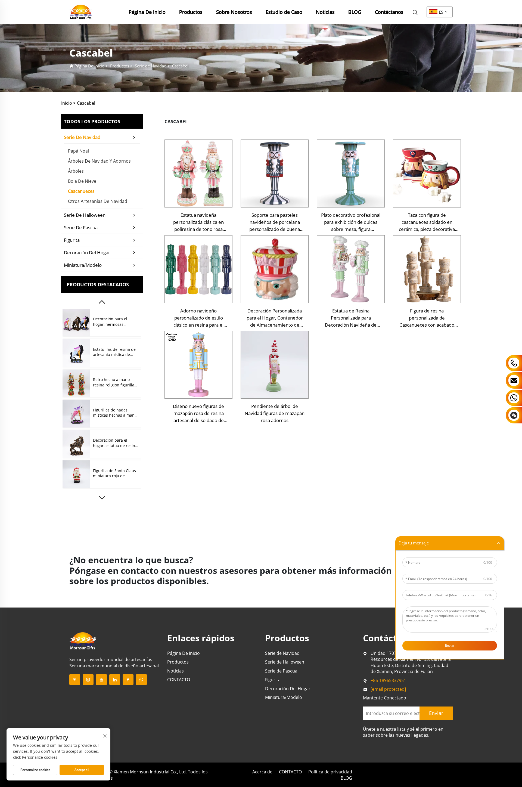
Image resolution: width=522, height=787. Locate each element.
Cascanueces (81, 191)
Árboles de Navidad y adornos (99, 161)
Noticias (325, 12)
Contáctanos (389, 12)
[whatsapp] (141, 679)
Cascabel (180, 66)
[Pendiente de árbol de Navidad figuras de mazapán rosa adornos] (275, 365)
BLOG (354, 12)
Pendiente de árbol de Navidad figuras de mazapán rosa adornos (274, 413)
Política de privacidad (330, 772)
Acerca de (262, 772)
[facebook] (128, 679)
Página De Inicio (147, 12)
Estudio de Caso (284, 12)
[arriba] (102, 302)
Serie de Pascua (81, 227)
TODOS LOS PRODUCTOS (92, 121)
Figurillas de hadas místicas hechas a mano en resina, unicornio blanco (115, 412)
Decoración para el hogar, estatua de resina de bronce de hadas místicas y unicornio (115, 443)
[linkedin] (114, 679)
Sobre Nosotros (234, 12)
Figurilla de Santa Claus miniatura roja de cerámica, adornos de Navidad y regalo (114, 473)
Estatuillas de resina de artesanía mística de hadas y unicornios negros (114, 352)
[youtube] (101, 679)
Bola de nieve (82, 181)
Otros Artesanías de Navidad (97, 201)
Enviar (450, 645)
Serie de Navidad (150, 66)
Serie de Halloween (84, 215)
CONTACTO (178, 680)
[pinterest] (74, 679)
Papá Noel (78, 151)
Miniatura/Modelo (83, 265)
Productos (191, 12)
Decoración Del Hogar (87, 252)
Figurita (72, 240)
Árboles (76, 171)
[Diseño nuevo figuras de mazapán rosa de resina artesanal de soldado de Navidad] (198, 365)
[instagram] (88, 679)
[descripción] (83, 640)
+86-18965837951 (388, 680)
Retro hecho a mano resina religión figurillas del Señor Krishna (114, 382)
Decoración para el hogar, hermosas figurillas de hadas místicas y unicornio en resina (114, 321)
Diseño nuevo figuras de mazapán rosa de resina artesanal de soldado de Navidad (198, 413)
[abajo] (102, 497)
